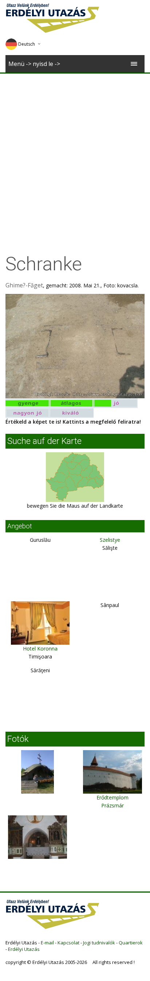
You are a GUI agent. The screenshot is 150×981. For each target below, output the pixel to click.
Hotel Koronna (40, 648)
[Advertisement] (75, 151)
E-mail (47, 942)
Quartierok (131, 942)
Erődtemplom (112, 797)
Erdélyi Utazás (24, 949)
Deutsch (26, 44)
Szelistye (110, 539)
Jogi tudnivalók (99, 942)
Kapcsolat (68, 942)
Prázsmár (112, 805)
